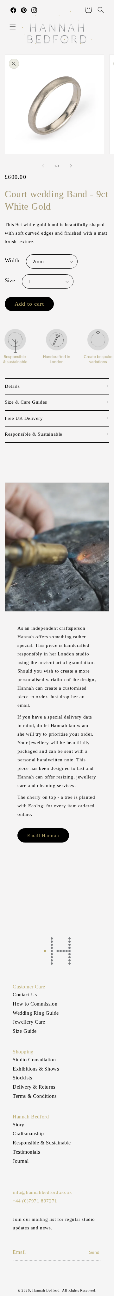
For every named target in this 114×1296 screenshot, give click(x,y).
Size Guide (25, 1031)
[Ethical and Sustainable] (16, 348)
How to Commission (35, 1003)
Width (12, 260)
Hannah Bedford (46, 1290)
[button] (13, 27)
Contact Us (25, 994)
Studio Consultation (34, 1059)
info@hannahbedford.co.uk (42, 1192)
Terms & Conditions (35, 1096)
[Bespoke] (98, 348)
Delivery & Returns (34, 1087)
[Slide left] (43, 166)
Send (94, 1252)
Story (18, 1124)
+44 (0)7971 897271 (35, 1200)
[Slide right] (71, 166)
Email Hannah (43, 835)
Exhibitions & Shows (36, 1068)
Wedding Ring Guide (36, 1013)
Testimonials (26, 1152)
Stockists (22, 1077)
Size (10, 280)
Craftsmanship (28, 1133)
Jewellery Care (29, 1022)
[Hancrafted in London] (57, 348)
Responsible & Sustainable (42, 1142)
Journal (20, 1161)
